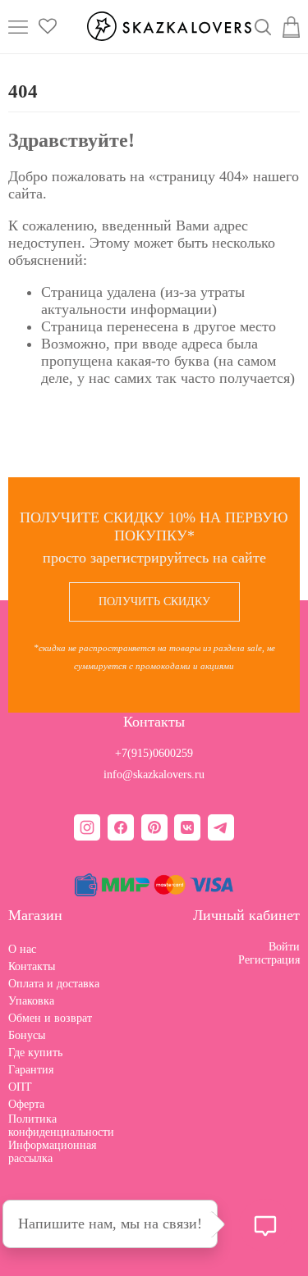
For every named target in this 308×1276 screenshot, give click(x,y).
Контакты (31, 966)
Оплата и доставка (53, 984)
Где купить (35, 1052)
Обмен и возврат (50, 1018)
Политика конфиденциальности (61, 1125)
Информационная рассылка (52, 1151)
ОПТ (20, 1087)
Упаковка (31, 1001)
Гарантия (30, 1070)
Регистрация (269, 960)
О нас (22, 949)
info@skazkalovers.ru (154, 774)
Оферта (26, 1104)
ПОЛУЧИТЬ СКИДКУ (154, 601)
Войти (284, 947)
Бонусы (26, 1035)
